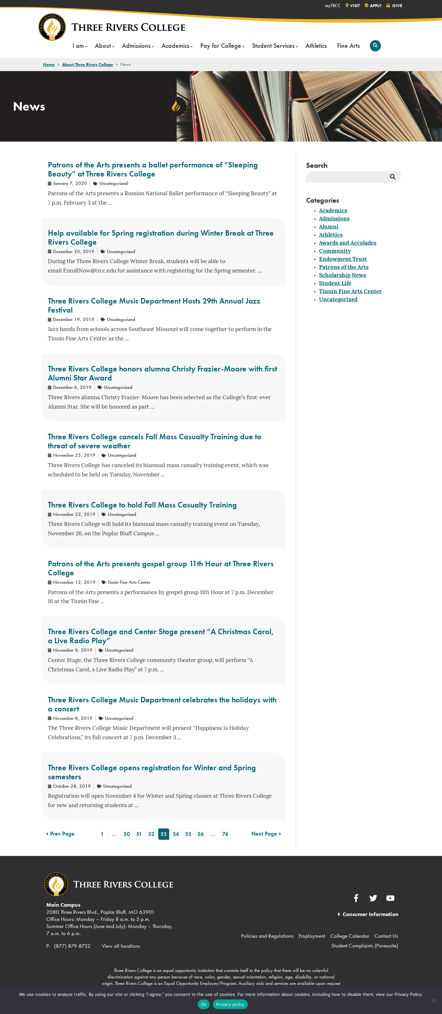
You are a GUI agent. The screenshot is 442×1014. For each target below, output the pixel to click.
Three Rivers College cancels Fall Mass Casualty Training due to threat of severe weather (154, 441)
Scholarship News (342, 275)
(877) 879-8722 (72, 945)
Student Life (335, 283)
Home (49, 64)
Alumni (328, 227)
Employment (312, 935)
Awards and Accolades (347, 243)
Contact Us (386, 935)
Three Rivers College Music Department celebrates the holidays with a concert (162, 704)
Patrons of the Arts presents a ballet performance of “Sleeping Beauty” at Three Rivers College (153, 169)
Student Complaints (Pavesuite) (364, 945)
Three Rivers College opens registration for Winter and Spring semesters (152, 772)
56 (200, 834)
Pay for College (220, 45)
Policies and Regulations (267, 935)
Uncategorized (338, 300)
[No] (434, 1000)
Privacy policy (230, 1004)
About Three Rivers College (87, 64)
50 (127, 834)
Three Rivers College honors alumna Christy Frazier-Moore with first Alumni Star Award (162, 373)
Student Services (273, 45)
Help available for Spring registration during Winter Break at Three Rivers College (161, 237)
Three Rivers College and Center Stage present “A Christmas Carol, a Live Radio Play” (161, 636)
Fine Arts (348, 45)
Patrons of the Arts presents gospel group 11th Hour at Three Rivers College (161, 568)
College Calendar (349, 935)
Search (317, 165)
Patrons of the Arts (344, 267)
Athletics (316, 45)
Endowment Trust (343, 259)
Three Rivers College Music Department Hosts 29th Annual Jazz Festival (154, 305)
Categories (322, 200)
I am (78, 45)
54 (176, 834)
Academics (175, 45)
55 (188, 834)
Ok (204, 1004)
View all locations (121, 945)
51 (139, 834)
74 (225, 834)
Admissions (136, 45)
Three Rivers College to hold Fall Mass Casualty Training (142, 505)
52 (151, 834)
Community (335, 251)
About (103, 45)
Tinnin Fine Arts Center (350, 291)
